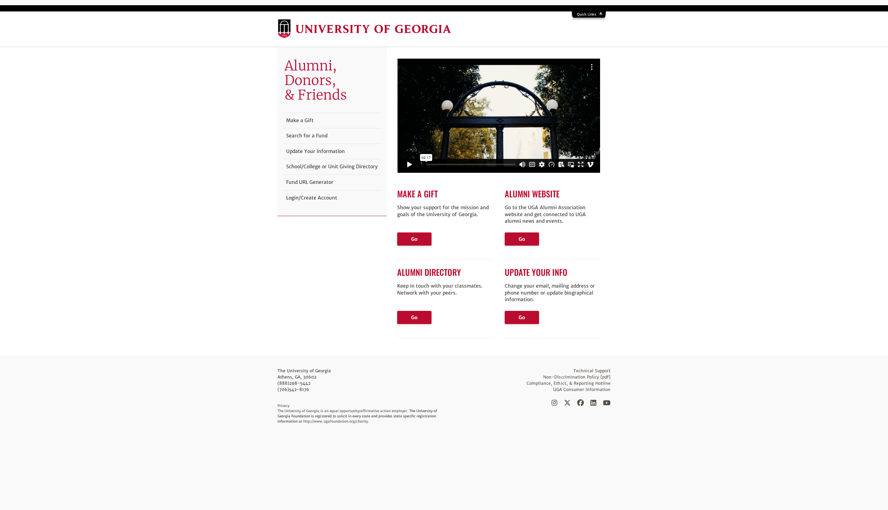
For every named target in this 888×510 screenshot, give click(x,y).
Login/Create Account (311, 198)
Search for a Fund (306, 136)
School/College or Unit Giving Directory (332, 166)
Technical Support (591, 370)
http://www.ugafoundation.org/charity (335, 421)
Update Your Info (536, 272)
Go (414, 239)
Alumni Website (532, 193)
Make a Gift (417, 193)
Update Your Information (315, 151)
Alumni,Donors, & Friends (315, 80)
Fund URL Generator (309, 182)
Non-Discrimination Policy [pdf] (576, 377)
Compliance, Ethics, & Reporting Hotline (568, 383)
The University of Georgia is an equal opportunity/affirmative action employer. (343, 411)
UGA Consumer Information (581, 389)
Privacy (283, 405)
